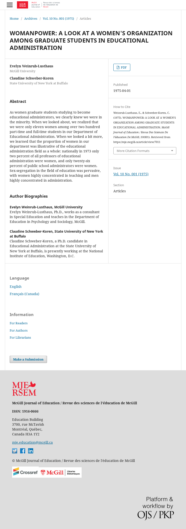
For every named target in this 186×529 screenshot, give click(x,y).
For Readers (19, 323)
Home (14, 18)
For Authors (19, 330)
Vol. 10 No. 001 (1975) (58, 18)
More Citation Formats (133, 151)
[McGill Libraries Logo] (60, 476)
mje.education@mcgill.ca (32, 442)
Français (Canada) (24, 293)
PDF (123, 67)
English (16, 286)
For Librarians (20, 337)
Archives (30, 18)
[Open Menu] (10, 5)
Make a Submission (28, 359)
